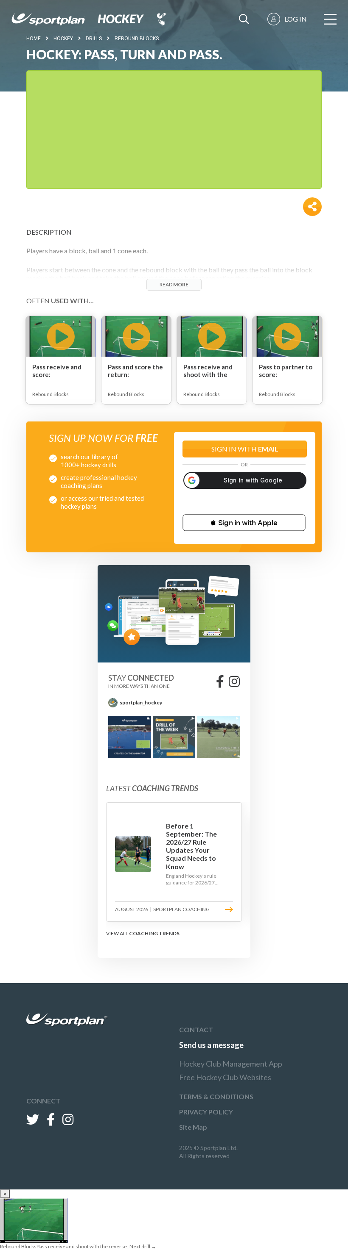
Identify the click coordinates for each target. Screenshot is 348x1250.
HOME (33, 39)
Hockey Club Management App (230, 1063)
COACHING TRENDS (154, 933)
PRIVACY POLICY (206, 1112)
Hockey (63, 39)
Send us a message (211, 1045)
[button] (244, 522)
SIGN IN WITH (244, 449)
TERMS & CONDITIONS (216, 1096)
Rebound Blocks (137, 39)
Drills (94, 39)
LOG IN (295, 19)
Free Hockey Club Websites (225, 1077)
